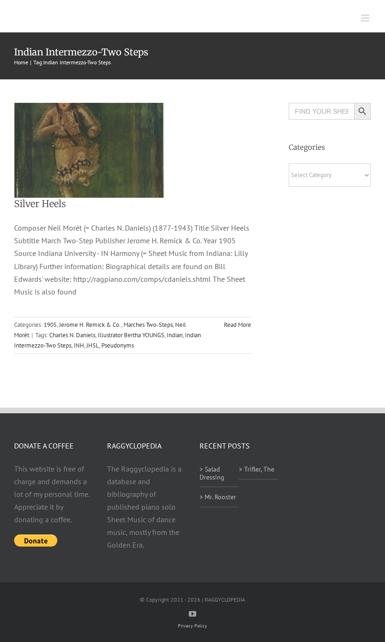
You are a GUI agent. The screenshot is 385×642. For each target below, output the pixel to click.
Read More (237, 325)
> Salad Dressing (212, 473)
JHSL (92, 345)
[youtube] (192, 614)
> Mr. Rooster (218, 497)
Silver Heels (40, 203)
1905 (50, 325)
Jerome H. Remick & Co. (90, 325)
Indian (175, 335)
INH (79, 345)
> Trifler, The (256, 469)
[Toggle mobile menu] (366, 18)
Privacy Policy (192, 626)
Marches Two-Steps (148, 325)
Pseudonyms (117, 345)
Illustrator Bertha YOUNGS (131, 335)
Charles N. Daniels (72, 335)
